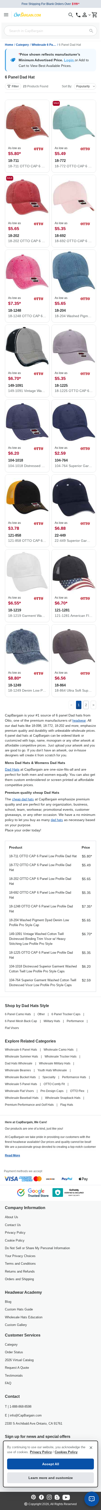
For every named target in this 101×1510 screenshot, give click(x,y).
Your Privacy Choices (20, 1256)
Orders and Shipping (19, 1279)
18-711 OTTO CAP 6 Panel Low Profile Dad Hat (43, 856)
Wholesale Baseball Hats (21, 1098)
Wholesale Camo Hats (59, 1049)
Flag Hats (66, 1104)
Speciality (48, 1077)
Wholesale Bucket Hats (20, 1077)
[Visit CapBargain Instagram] (49, 1497)
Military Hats (52, 1021)
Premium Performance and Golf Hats (29, 1104)
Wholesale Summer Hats (21, 1056)
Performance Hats (74, 1077)
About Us (11, 1217)
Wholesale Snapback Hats (62, 1098)
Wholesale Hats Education (23, 1317)
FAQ (8, 1383)
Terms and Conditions (20, 1263)
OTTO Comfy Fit (54, 1084)
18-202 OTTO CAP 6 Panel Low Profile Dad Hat (40, 881)
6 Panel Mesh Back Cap (21, 1021)
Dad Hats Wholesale (18, 1063)
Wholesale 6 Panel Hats (44, 45)
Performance (75, 1021)
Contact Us (13, 1225)
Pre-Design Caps (51, 1091)
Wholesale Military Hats (54, 1063)
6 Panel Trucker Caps (65, 1014)
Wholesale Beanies (18, 1070)
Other (41, 1014)
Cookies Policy (66, 1452)
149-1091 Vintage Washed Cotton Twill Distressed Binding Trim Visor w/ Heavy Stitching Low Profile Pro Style (37, 939)
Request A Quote (17, 1368)
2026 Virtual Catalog (19, 1360)
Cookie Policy (15, 1240)
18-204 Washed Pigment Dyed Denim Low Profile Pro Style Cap (39, 922)
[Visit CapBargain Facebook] (41, 1497)
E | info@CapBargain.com (23, 1415)
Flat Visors (12, 1028)
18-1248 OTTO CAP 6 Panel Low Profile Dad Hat (41, 908)
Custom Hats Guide (19, 1309)
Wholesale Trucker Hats (60, 1056)
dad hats (57, 820)
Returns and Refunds (20, 1271)
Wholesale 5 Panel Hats (21, 1084)
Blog (8, 1302)
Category (22, 45)
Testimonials (14, 1375)
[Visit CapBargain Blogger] (57, 1497)
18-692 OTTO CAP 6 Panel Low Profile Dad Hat (40, 895)
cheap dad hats (23, 799)
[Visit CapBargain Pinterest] (33, 1497)
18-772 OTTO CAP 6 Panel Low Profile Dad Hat (40, 867)
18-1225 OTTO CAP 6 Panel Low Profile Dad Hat (41, 955)
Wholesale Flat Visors (19, 1091)
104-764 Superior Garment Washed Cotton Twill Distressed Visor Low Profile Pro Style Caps (42, 982)
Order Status (14, 1352)
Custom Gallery (16, 1325)
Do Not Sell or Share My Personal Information (37, 1248)
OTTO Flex (77, 1091)
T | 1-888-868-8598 (18, 1406)
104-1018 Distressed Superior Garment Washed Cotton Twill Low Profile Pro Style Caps (43, 969)
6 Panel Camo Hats (18, 1014)
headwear (79, 720)
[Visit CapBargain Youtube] (66, 1497)
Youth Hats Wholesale (52, 1070)
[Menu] (6, 14)
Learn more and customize (50, 1478)
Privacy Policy (15, 1232)
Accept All (50, 1464)
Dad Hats (12, 769)
